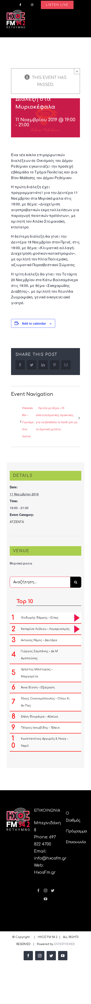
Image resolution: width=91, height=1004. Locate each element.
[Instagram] (45, 890)
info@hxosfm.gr (50, 858)
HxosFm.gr (45, 872)
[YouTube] (45, 899)
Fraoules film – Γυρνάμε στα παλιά (28, 422)
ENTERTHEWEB (64, 944)
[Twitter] (52, 890)
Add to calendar (34, 323)
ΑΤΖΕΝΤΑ (17, 521)
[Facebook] (38, 890)
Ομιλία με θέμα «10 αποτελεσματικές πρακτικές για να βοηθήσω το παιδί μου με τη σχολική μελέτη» (57, 418)
